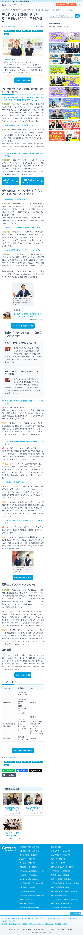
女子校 (18, 31)
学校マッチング (62, 5)
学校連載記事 (29, 918)
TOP (3, 918)
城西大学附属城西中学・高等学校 (63, 867)
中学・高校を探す (17, 918)
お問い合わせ (49, 924)
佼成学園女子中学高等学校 (61, 855)
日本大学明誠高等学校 (59, 895)
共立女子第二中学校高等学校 (29, 855)
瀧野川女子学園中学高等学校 (61, 879)
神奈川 (6, 34)
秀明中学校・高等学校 (59, 863)
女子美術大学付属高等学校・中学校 (32, 871)
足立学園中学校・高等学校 (29, 847)
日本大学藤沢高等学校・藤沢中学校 (32, 895)
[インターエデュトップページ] (10, 848)
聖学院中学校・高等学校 (60, 875)
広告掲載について (14, 924)
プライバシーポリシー (36, 924)
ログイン (73, 5)
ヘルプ (64, 924)
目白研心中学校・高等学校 (29, 907)
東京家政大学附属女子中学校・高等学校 (65, 883)
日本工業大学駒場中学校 (60, 887)
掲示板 (8, 918)
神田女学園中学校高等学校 (61, 851)
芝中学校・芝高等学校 (27, 863)
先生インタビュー (9, 31)
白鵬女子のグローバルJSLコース (31, 181)
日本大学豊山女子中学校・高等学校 (64, 891)
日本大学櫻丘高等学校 (27, 891)
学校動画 (12, 921)
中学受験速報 (72, 918)
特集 (36, 918)
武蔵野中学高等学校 (26, 903)
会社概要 (4, 924)
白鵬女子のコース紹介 (9, 181)
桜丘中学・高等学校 (58, 859)
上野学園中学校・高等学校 (29, 851)
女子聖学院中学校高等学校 (61, 871)
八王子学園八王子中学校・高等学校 (64, 899)
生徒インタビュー (37, 31)
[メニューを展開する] (79, 4)
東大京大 (4, 921)
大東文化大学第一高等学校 (29, 879)
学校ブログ (51, 918)
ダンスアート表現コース (22, 326)
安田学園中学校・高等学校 (61, 907)
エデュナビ (42, 918)
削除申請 (58, 924)
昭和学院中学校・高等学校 (29, 867)
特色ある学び (26, 31)
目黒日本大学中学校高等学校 (61, 903)
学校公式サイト (21, 80)
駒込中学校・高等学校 (27, 859)
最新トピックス (62, 918)
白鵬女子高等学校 (9, 26)
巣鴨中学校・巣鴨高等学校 (29, 875)
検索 (77, 16)
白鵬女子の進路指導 (21, 577)
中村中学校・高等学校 (27, 887)
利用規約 (25, 924)
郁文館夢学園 (56, 847)
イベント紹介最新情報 (22, 750)
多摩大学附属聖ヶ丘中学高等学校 (31, 883)
